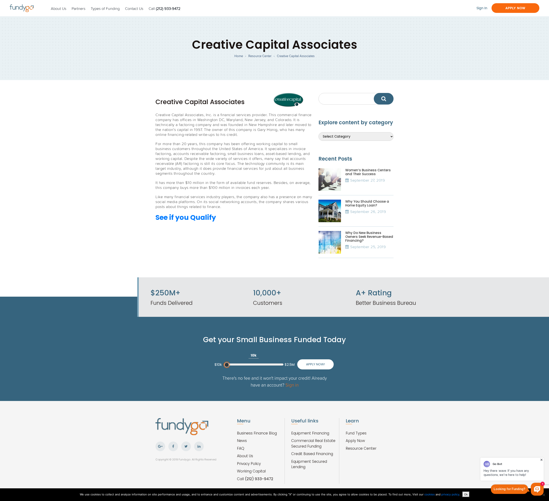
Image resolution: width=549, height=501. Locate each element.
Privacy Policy (249, 463)
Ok (466, 494)
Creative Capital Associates (296, 56)
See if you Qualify (185, 217)
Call (164, 8)
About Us (58, 8)
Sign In (482, 8)
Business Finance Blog (257, 433)
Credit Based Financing (312, 453)
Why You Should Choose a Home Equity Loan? (367, 203)
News (242, 440)
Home (238, 56)
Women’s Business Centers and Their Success (368, 172)
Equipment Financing (310, 433)
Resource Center (259, 56)
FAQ (240, 448)
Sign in (292, 385)
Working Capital (251, 471)
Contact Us (134, 8)
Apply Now (515, 8)
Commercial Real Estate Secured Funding (313, 443)
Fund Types (356, 433)
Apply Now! (315, 364)
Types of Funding (105, 8)
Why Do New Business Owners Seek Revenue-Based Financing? (369, 237)
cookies (430, 494)
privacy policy (450, 494)
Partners (78, 8)
